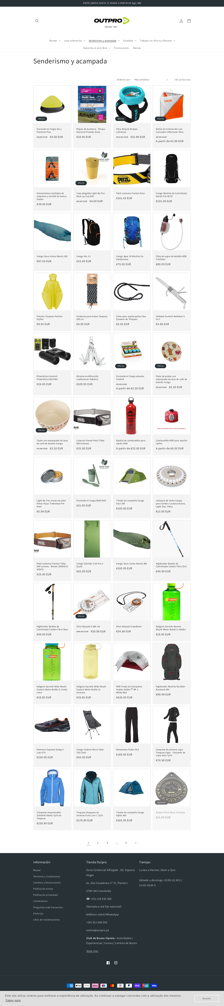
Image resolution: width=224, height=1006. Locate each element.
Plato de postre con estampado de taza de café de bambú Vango (171, 379)
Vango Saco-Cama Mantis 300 (131, 563)
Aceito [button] (206, 998)
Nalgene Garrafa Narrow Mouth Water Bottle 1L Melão (171, 628)
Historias (38, 913)
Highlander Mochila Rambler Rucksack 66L (170, 688)
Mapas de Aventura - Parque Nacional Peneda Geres (90, 130)
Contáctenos (40, 901)
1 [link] (88, 843)
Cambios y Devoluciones (47, 882)
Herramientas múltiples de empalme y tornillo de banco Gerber (51, 196)
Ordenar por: (124, 79)
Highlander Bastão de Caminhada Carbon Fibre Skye (52, 628)
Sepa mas (92, 951)
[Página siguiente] (135, 843)
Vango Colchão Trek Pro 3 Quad (89, 565)
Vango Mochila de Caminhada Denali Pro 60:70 (171, 195)
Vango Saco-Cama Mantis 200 (52, 256)
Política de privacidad (45, 894)
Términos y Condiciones (46, 876)
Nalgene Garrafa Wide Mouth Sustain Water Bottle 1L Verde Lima (52, 689)
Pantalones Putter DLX (127, 749)
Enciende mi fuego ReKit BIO (91, 500)
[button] (37, 21)
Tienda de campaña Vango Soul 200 (130, 502)
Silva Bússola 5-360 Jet (88, 626)
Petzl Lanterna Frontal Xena (130, 193)
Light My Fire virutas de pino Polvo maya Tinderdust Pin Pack (51, 503)
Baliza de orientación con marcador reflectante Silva (170, 130)
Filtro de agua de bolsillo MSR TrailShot (171, 258)
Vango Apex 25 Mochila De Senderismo (129, 258)
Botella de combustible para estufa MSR (130, 442)
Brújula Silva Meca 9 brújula (170, 812)
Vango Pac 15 (83, 256)
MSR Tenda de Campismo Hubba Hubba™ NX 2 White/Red (129, 689)
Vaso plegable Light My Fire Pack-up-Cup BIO (90, 195)
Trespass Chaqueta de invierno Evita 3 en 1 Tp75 (89, 814)
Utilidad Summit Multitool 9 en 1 (170, 318)
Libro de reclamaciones (46, 919)
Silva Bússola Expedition (129, 626)
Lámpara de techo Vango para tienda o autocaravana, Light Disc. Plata (171, 503)
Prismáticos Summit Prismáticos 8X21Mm (47, 378)
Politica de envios (43, 888)
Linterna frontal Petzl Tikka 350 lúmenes (90, 442)
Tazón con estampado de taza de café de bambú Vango (52, 442)
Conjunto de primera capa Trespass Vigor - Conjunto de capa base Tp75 (170, 752)
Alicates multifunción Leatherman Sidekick (87, 378)
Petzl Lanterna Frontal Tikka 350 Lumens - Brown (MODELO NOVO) (52, 566)
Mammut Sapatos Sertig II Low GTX (50, 751)
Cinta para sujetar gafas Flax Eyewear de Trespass (131, 318)
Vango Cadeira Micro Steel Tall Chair (90, 751)
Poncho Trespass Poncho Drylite (49, 318)
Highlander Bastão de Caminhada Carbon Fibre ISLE (171, 565)
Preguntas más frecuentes (48, 907)
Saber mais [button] (13, 1000)
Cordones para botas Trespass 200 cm (91, 318)
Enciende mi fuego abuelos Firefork (130, 378)
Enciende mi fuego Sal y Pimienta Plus (49, 130)
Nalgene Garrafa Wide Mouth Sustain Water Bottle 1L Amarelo (91, 689)
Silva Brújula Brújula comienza (127, 130)
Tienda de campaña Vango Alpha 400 (130, 814)
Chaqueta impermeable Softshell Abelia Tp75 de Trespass (49, 815)
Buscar (37, 870)
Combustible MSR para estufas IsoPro (171, 442)
